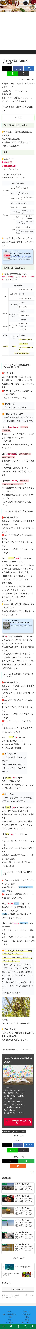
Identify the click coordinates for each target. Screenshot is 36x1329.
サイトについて (26, 1322)
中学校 (27, 1317)
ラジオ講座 (9, 1322)
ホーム (9, 1311)
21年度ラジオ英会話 (20, 1131)
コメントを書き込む (18, 1289)
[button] (23, 73)
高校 (9, 1320)
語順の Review (7, 1131)
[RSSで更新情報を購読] (18, 1166)
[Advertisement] (18, 31)
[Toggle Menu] (33, 52)
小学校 (9, 1317)
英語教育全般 (27, 1314)
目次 (16, 117)
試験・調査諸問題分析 (9, 1314)
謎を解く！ (26, 1311)
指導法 (27, 1320)
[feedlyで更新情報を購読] (26, 1161)
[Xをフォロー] (10, 1161)
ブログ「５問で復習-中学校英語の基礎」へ (18, 1122)
